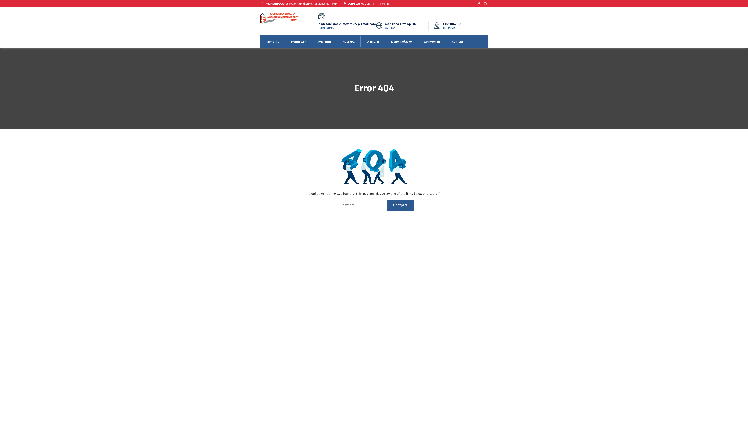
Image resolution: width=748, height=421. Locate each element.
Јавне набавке (401, 41)
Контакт (457, 41)
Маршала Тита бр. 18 (369, 3)
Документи (432, 41)
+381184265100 (454, 25)
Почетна (273, 41)
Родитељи (298, 41)
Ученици (324, 41)
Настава (349, 41)
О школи (372, 41)
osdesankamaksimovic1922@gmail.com (301, 3)
